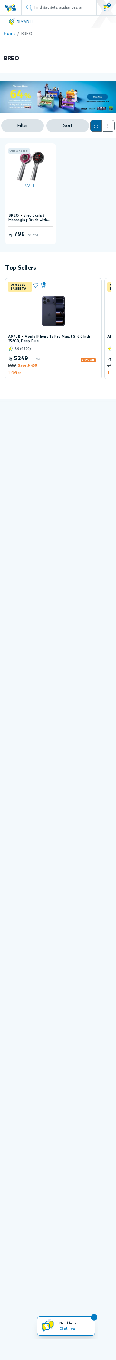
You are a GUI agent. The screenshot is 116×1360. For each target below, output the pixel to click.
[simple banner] (10, 7)
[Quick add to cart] (69, 285)
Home (9, 33)
